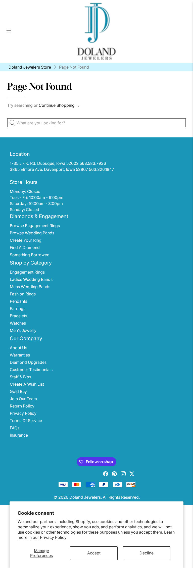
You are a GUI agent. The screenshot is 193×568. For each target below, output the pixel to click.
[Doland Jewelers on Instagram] (123, 474)
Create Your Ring (25, 240)
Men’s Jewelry (23, 330)
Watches (18, 323)
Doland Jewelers (85, 497)
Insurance (19, 435)
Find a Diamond (25, 247)
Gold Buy (18, 391)
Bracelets (18, 315)
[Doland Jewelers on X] (131, 474)
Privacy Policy (53, 537)
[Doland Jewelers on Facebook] (105, 474)
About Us (18, 347)
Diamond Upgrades (28, 362)
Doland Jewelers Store (30, 67)
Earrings (17, 308)
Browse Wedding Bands (32, 232)
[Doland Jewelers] (96, 31)
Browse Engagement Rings (35, 225)
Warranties (20, 354)
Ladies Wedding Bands (31, 279)
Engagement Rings (27, 272)
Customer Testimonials (31, 369)
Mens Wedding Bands (30, 286)
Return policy (22, 405)
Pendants (18, 301)
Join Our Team (23, 398)
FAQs (14, 427)
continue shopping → (59, 105)
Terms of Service (26, 420)
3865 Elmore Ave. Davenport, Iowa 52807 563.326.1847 (62, 169)
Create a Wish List (27, 384)
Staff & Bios (20, 376)
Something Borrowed (30, 254)
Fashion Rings (23, 293)
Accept (94, 552)
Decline (146, 552)
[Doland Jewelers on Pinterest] (114, 474)
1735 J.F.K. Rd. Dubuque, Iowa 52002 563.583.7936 (58, 163)
